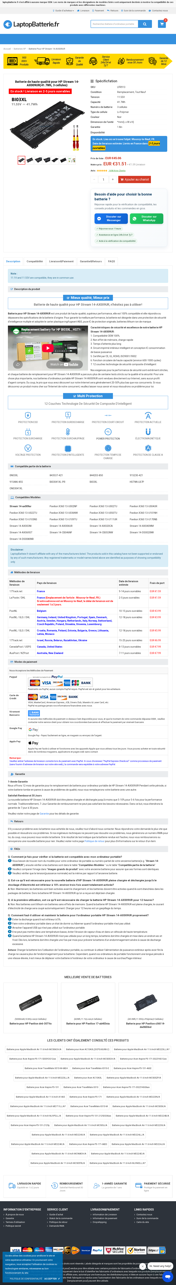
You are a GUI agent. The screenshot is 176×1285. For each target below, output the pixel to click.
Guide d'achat (56, 1214)
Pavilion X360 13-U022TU (23, 512)
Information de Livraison (105, 1214)
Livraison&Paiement (61, 261)
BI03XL (93, 481)
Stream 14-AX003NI (20, 526)
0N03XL (14, 475)
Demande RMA (56, 1226)
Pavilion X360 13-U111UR (103, 519)
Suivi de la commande (135, 10)
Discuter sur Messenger (113, 218)
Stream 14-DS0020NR (142, 532)
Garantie (44, 813)
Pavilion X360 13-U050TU (103, 512)
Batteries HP (20, 48)
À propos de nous (15, 1214)
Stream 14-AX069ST (21, 532)
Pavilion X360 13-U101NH (143, 512)
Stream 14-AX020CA (101, 526)
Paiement (99, 10)
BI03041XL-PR (57, 481)
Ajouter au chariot (137, 179)
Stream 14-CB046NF (61, 532)
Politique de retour (94, 841)
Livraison (84, 10)
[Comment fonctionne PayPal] (91, 1250)
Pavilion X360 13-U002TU (103, 506)
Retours (114, 10)
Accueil (7, 48)
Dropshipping (100, 1222)
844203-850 (96, 475)
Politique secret (13, 1226)
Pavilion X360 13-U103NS (23, 519)
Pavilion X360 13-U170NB (143, 519)
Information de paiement (105, 1218)
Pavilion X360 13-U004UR (143, 506)
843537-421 (56, 475)
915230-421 (136, 475)
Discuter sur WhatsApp (149, 218)
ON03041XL (16, 488)
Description (13, 261)
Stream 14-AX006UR (61, 526)
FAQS (111, 261)
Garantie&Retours (91, 261)
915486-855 (16, 481)
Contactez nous (160, 10)
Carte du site (142, 1222)
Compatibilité (35, 261)
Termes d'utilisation (15, 1222)
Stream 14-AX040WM (142, 526)
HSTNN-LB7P (137, 481)
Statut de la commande (60, 1218)
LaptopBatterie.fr (36, 24)
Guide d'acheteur (63, 10)
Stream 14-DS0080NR (22, 539)
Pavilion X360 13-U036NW (64, 512)
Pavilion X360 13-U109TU (63, 519)
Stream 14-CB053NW (101, 532)
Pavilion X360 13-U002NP (63, 506)
